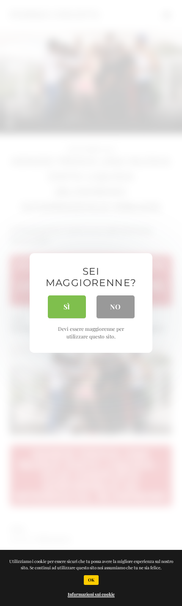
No (115, 306)
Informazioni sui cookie (91, 594)
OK (91, 580)
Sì (66, 306)
